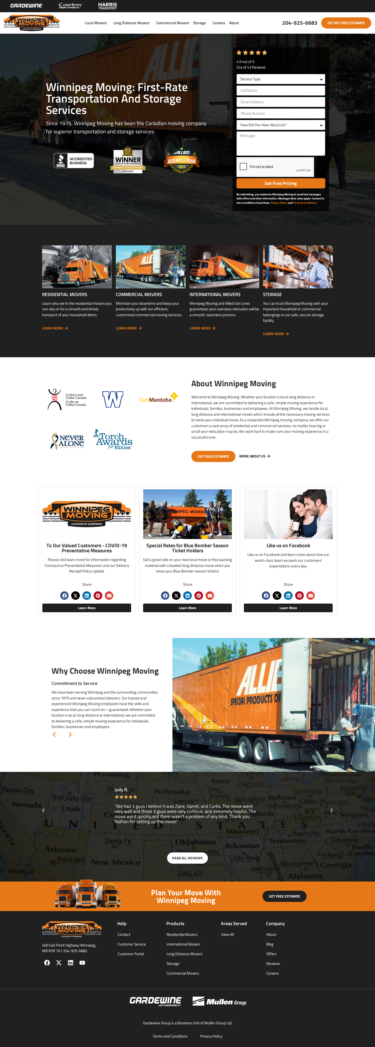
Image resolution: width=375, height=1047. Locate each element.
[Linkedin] (71, 963)
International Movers (183, 944)
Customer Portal (131, 954)
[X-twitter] (59, 963)
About (234, 23)
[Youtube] (82, 963)
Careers (218, 23)
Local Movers (96, 23)
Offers (271, 954)
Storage (199, 23)
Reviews (273, 963)
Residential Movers (182, 934)
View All (227, 934)
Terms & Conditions (305, 203)
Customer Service (132, 944)
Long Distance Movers (131, 23)
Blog (269, 944)
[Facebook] (47, 963)
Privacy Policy (279, 203)
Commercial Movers (172, 23)
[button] (64, 595)
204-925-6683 (299, 23)
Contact (124, 934)
